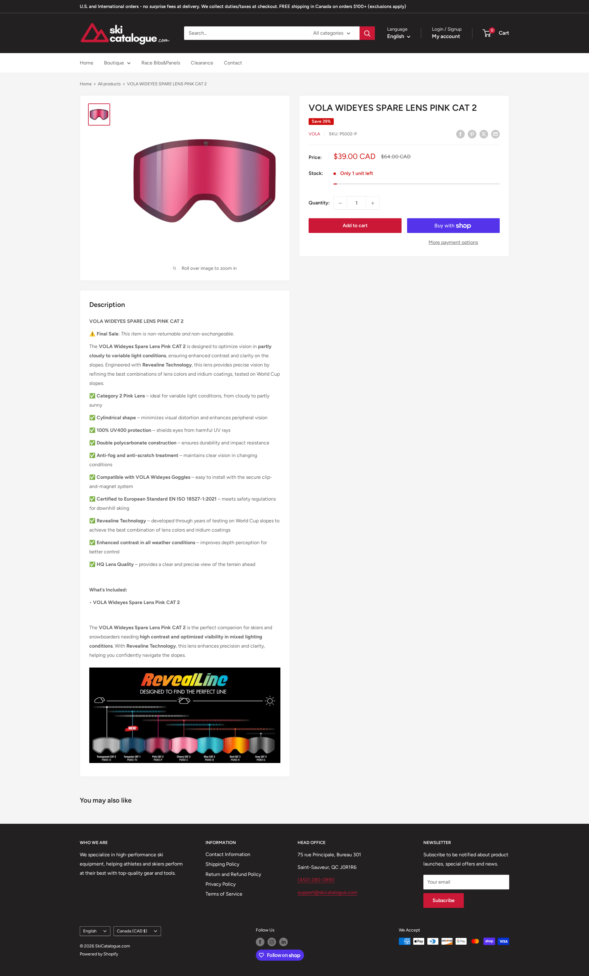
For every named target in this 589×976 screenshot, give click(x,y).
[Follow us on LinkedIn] (283, 942)
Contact (233, 63)
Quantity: (319, 203)
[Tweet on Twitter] (483, 133)
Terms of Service (224, 894)
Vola (314, 134)
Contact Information (228, 854)
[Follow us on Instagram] (272, 942)
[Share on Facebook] (460, 133)
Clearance (202, 63)
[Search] (367, 33)
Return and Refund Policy (233, 874)
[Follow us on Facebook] (260, 942)
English (90, 930)
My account (446, 36)
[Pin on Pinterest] (472, 133)
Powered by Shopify (99, 954)
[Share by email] (495, 133)
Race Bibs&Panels (160, 63)
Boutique (114, 63)
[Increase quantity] (372, 203)
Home (86, 63)
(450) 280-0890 (316, 880)
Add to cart (355, 226)
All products (109, 84)
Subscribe (444, 900)
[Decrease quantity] (340, 203)
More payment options (453, 243)
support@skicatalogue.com (327, 892)
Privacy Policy (221, 884)
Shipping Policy (222, 864)
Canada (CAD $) (132, 930)
